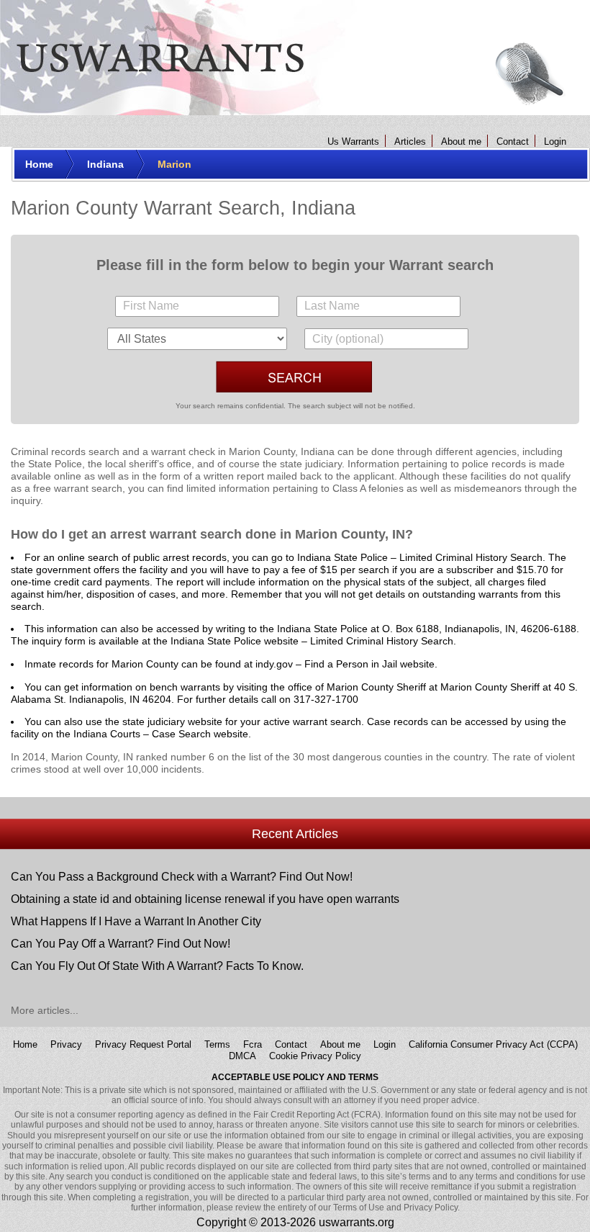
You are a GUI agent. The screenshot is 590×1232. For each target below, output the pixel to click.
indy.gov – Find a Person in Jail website (345, 664)
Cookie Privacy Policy (315, 1056)
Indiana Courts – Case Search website (160, 733)
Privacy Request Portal (143, 1043)
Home (25, 1043)
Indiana (318, 451)
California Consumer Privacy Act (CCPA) (493, 1043)
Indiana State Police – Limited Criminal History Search (420, 557)
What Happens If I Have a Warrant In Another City (136, 921)
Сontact (512, 141)
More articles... (44, 1010)
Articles (410, 141)
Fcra (252, 1043)
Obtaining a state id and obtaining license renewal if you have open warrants (205, 899)
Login (555, 141)
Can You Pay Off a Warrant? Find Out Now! (120, 944)
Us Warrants (353, 141)
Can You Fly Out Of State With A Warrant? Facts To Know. (157, 966)
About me (461, 141)
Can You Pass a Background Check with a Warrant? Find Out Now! (182, 877)
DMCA (242, 1056)
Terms (217, 1043)
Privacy (66, 1043)
